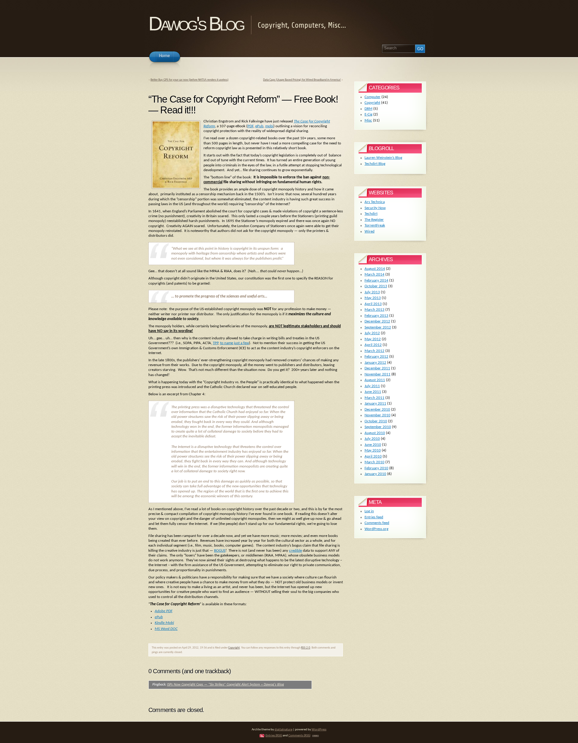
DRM (368, 109)
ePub (259, 126)
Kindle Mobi (164, 623)
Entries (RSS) (274, 735)
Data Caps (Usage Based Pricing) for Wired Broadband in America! (302, 80)
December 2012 (377, 321)
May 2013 (373, 298)
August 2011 (375, 380)
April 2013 (373, 304)
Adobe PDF (163, 611)
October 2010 (376, 421)
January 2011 (375, 403)
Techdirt (371, 214)
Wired (369, 231)
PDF (250, 126)
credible (295, 551)
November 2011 (377, 374)
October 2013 (376, 286)
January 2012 (375, 363)
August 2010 (375, 433)
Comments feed (377, 523)
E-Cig (368, 114)
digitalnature (283, 729)
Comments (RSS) (299, 735)
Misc (368, 120)
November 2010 (377, 415)
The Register (374, 220)
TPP (215, 343)
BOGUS (219, 551)
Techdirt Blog (375, 164)
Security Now (375, 208)
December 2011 (377, 368)
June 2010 (373, 445)
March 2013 (374, 310)
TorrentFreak (375, 225)
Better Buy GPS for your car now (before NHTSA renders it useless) (189, 80)
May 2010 (373, 450)
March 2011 (374, 398)
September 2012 (378, 327)
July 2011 (372, 386)
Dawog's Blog (195, 24)
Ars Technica (375, 202)
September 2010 (378, 427)
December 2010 (377, 410)
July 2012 (372, 333)
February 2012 (376, 357)
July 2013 (372, 292)
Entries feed (374, 517)
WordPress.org (376, 529)
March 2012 (374, 351)
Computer (373, 97)
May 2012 (373, 339)
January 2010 (375, 474)
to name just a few (234, 343)
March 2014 (374, 274)
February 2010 (376, 468)
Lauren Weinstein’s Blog (383, 158)
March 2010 (374, 462)
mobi (269, 126)
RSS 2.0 (305, 647)
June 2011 (373, 392)
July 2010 (372, 439)
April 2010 (373, 456)
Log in (369, 511)
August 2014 (375, 269)
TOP (315, 736)
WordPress (319, 729)
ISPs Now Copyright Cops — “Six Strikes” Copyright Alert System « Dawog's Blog (225, 684)
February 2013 (376, 316)
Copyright (234, 647)
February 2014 (376, 280)
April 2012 (373, 345)
